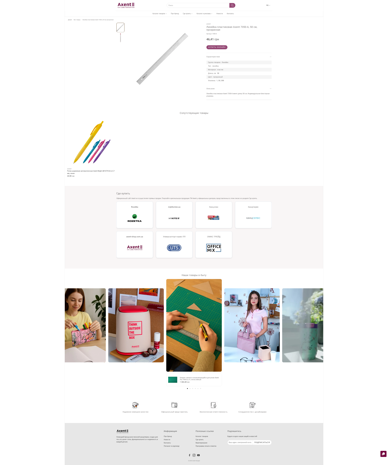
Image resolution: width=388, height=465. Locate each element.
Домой (70, 20)
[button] (201, 5)
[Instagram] (194, 455)
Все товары (77, 20)
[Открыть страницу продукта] (92, 142)
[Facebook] (189, 455)
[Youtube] (198, 455)
